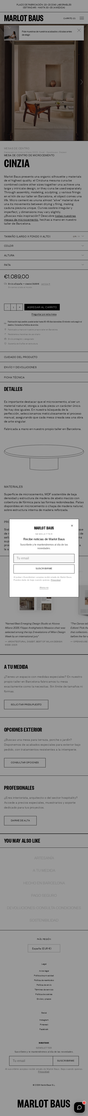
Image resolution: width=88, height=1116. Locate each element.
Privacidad (56, 580)
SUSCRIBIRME (44, 568)
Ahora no (44, 587)
